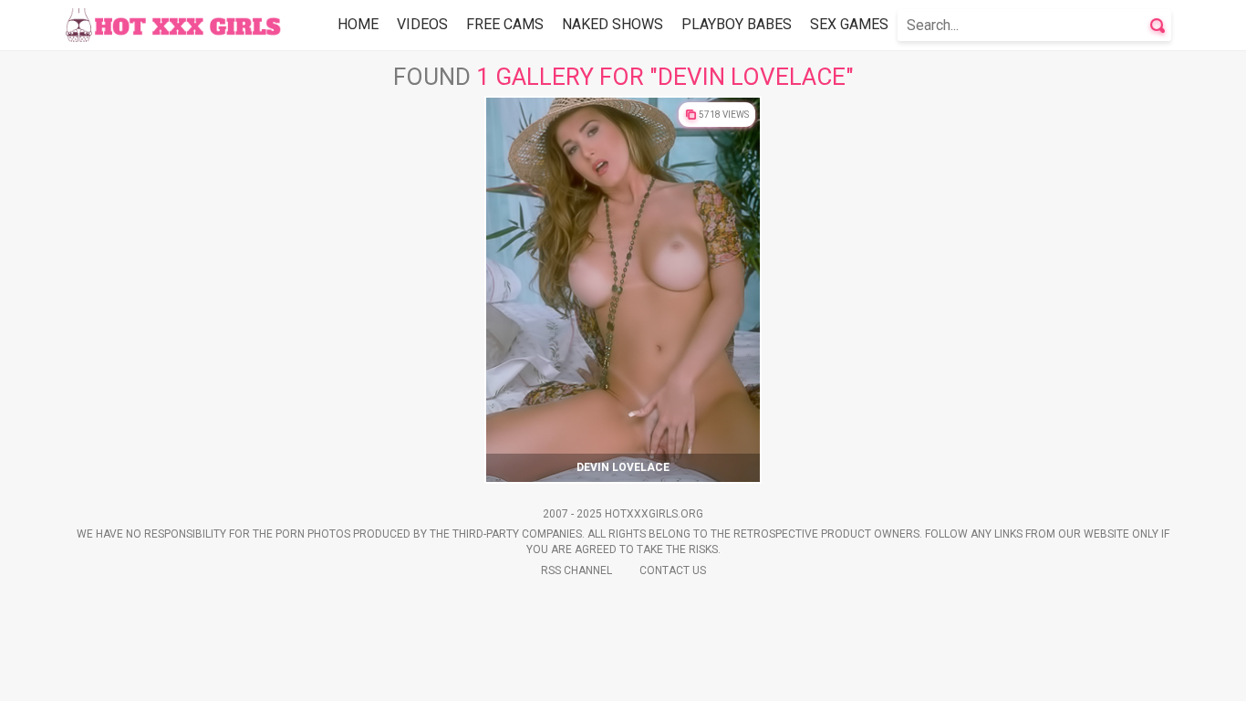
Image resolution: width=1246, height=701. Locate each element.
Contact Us (672, 570)
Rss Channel (576, 570)
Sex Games (849, 24)
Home (358, 24)
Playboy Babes (736, 24)
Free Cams (505, 24)
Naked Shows (612, 24)
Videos (422, 24)
